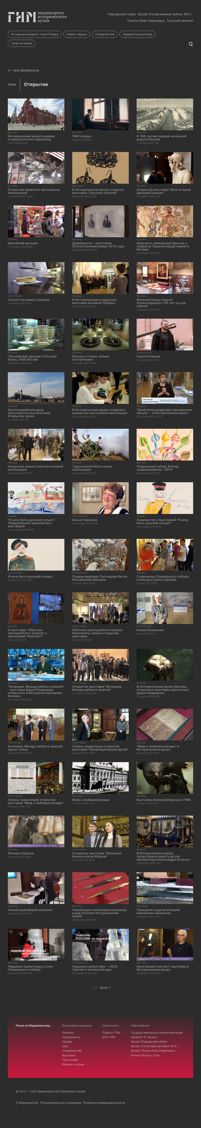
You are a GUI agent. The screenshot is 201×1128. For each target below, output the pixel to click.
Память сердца (77, 34)
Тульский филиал (180, 20)
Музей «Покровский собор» (149, 1041)
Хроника (67, 1032)
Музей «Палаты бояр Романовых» (153, 1050)
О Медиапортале (27, 1102)
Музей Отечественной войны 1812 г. (165, 14)
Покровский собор (122, 14)
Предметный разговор (137, 34)
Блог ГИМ (108, 1037)
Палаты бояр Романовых (146, 20)
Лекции (67, 1041)
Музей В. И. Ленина (144, 1037)
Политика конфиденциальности (104, 1102)
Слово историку (21, 43)
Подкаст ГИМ (111, 1032)
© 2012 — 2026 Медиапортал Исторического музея (50, 1091)
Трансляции (70, 1059)
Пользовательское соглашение (60, 1102)
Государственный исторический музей (157, 1032)
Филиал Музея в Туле (145, 1055)
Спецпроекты (71, 1037)
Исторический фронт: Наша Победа (34, 34)
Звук (65, 1046)
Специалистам (104, 34)
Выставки (68, 1055)
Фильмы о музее (73, 1064)
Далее (104, 987)
